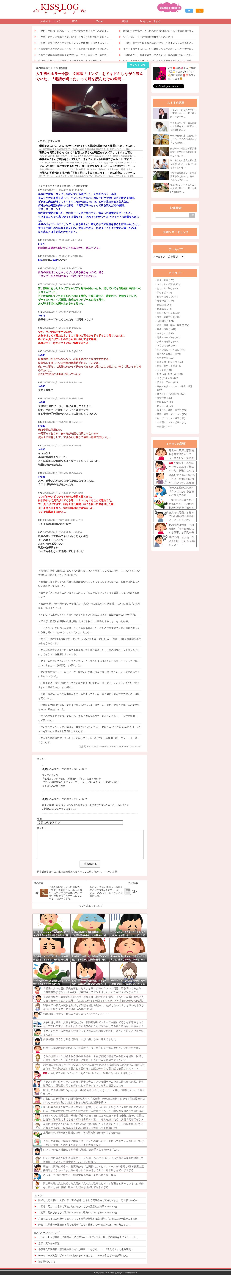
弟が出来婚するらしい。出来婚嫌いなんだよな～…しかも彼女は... (158, 49)
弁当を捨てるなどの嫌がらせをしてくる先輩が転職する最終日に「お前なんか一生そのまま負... (88, 1218)
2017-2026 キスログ (113, 1273)
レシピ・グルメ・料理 (171, 418)
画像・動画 (165, 280)
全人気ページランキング (47, 1232)
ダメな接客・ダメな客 (171, 349)
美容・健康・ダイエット (172, 414)
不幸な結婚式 (166, 345)
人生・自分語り (168, 341)
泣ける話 (164, 292)
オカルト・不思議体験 (171, 394)
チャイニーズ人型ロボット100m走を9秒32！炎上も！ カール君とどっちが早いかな (83, 1255)
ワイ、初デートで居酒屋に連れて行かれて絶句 (148, 36)
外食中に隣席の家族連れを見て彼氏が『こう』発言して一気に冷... (73, 55)
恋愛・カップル (168, 337)
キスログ (98, 905)
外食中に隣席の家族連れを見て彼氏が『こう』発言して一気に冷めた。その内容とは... (84, 1224)
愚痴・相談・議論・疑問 (173, 325)
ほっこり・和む (168, 288)
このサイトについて (49, 21)
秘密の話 (165, 300)
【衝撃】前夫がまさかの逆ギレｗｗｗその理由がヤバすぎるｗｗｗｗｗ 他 (77, 1212)
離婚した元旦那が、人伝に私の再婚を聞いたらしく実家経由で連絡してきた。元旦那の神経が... (88, 1200)
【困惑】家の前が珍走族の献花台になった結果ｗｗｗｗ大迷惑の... (158, 43)
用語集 (125, 21)
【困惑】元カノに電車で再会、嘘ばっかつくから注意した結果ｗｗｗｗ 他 (77, 1206)
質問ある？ (165, 402)
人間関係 (165, 321)
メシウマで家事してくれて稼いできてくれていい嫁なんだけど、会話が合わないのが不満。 (89, 614)
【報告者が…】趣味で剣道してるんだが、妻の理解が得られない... (158, 55)
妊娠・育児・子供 (169, 366)
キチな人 (165, 333)
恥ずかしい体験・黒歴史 (172, 410)
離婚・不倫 (166, 329)
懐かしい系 (165, 406)
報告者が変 (165, 358)
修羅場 (164, 309)
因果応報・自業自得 (170, 362)
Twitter (99, 21)
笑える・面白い (168, 382)
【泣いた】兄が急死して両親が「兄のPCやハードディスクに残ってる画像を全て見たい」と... (88, 1237)
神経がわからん (168, 313)
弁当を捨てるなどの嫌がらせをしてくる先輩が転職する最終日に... (73, 49)
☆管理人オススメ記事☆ (171, 422)
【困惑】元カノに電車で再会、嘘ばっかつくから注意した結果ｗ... (73, 36)
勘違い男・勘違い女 (170, 374)
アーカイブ (159, 256)
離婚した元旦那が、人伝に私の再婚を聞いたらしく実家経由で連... (158, 31)
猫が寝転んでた (46, 1261)
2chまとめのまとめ (150, 21)
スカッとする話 (168, 284)
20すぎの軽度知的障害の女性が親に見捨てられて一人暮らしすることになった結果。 (85, 621)
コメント (42, 828)
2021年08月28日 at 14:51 (74, 799)
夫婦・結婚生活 (168, 317)
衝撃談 (164, 304)
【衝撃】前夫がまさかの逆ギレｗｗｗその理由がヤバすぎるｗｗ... (73, 43)
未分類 (164, 426)
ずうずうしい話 (168, 378)
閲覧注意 (164, 398)
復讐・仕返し (167, 296)
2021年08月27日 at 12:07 (74, 769)
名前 (39, 818)
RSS (74, 21)
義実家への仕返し (169, 353)
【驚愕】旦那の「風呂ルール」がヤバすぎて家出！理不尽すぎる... (73, 31)
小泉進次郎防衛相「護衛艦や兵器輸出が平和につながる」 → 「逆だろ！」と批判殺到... (85, 1249)
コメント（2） (138, 65)
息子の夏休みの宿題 (49, 1243)
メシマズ (164, 370)
